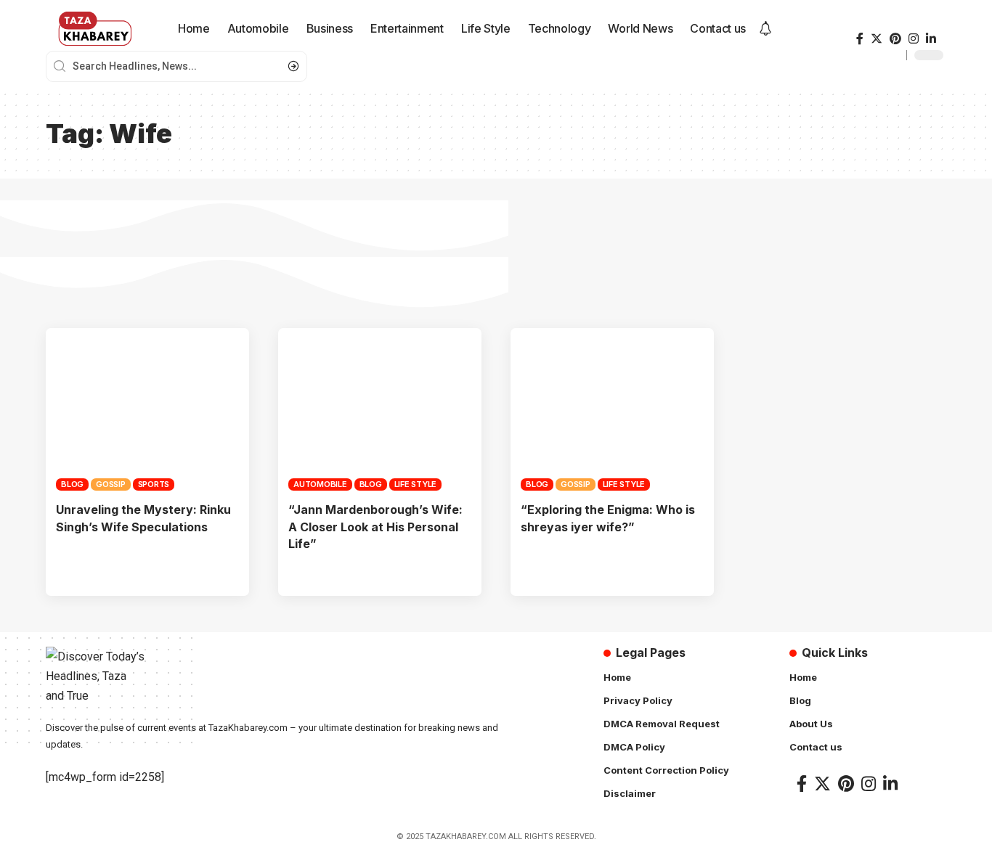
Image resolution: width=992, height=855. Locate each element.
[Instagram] (913, 39)
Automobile (320, 484)
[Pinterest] (895, 39)
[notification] (765, 29)
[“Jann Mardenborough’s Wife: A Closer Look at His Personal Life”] (379, 409)
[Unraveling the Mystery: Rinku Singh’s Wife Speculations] (147, 409)
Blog (72, 484)
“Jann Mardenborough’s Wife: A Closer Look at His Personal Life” (375, 526)
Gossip (111, 484)
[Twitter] (876, 39)
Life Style (415, 484)
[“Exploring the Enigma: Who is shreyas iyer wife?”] (612, 409)
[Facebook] (860, 39)
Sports (154, 484)
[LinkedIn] (931, 39)
